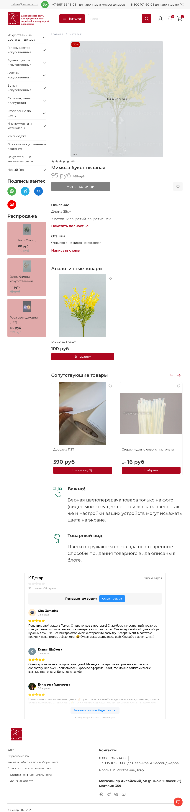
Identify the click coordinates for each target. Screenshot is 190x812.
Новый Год (15, 169)
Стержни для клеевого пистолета (148, 449)
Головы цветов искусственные (19, 50)
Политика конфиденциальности (29, 774)
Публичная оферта (20, 781)
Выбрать (151, 470)
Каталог (75, 18)
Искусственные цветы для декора (21, 37)
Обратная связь (18, 756)
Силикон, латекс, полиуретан (20, 101)
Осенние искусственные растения (26, 147)
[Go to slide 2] (76, 154)
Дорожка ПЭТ (63, 449)
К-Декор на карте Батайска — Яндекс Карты (95, 718)
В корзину (83, 356)
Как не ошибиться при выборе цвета (32, 762)
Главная (57, 34)
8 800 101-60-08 (112, 758)
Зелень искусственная (19, 75)
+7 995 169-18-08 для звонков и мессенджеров (139, 763)
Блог (10, 749)
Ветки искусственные (19, 88)
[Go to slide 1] (74, 154)
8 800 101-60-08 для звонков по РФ (157, 4)
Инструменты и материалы (19, 126)
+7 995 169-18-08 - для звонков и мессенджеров (88, 4)
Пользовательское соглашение (29, 768)
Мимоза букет (63, 342)
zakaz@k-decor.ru (24, 4)
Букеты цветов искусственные (19, 63)
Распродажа (16, 136)
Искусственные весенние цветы (20, 159)
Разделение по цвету (19, 113)
